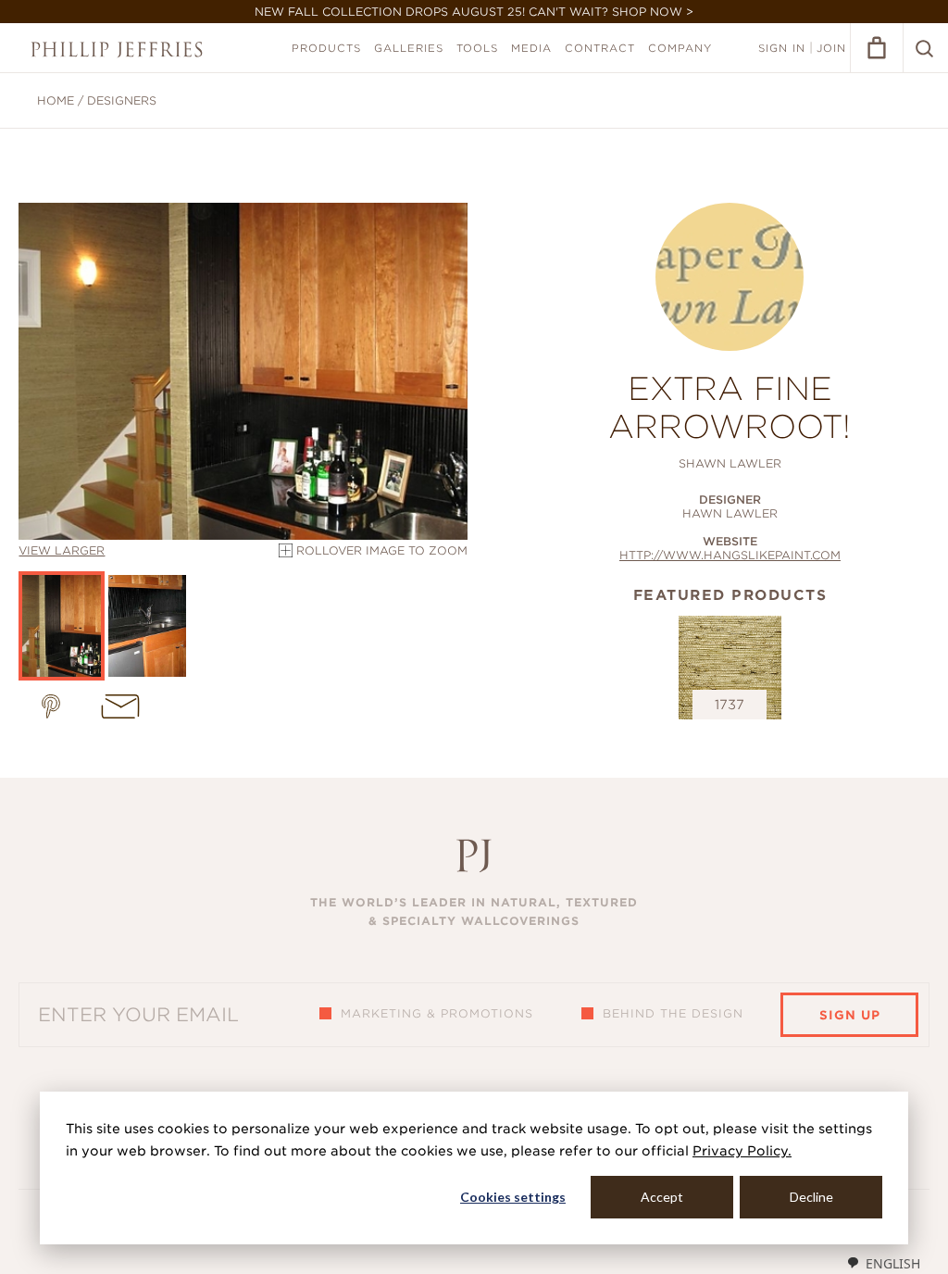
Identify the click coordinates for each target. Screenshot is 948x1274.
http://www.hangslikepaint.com (730, 555)
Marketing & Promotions (437, 1013)
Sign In (781, 48)
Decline (811, 1197)
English (893, 1263)
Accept (662, 1197)
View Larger (62, 550)
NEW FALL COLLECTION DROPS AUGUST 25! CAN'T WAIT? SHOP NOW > (474, 12)
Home (55, 100)
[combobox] (883, 1263)
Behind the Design (673, 1013)
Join (831, 48)
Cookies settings (513, 1197)
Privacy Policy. (742, 1150)
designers (121, 100)
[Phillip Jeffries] (117, 49)
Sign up (849, 1015)
